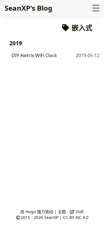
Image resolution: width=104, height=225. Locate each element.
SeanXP (51, 217)
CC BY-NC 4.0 (75, 217)
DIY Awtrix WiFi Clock (34, 55)
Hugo (30, 211)
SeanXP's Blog (28, 8)
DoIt (79, 211)
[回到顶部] (93, 214)
